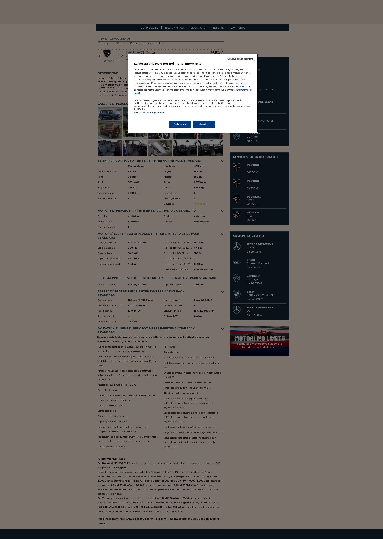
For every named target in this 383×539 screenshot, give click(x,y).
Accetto (203, 124)
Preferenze (180, 124)
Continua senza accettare (240, 59)
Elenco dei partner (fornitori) (149, 112)
